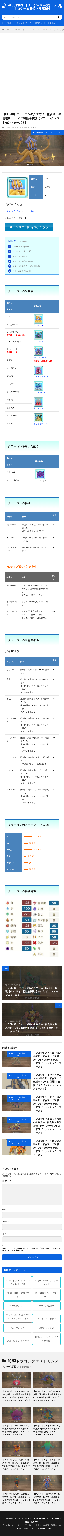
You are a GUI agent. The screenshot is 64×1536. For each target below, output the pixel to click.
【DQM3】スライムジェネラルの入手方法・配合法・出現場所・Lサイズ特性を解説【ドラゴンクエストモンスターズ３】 (16, 1396)
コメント (6, 1181)
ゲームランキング (18, 1305)
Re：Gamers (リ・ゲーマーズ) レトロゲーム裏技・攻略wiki (32, 7)
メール (5, 1222)
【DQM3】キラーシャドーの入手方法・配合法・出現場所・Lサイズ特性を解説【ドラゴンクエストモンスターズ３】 (47, 1464)
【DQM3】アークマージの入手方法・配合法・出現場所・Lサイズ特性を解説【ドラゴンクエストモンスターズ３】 (16, 1430)
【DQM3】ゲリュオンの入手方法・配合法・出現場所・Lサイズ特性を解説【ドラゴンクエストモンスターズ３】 (47, 1147)
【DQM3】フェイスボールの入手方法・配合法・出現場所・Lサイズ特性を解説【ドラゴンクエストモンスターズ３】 (16, 1464)
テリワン (29, 23)
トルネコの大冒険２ (47, 1318)
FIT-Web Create (20, 1528)
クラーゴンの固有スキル (21, 261)
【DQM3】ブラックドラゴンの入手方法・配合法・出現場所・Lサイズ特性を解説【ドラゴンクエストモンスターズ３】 (47, 1081)
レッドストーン (8, 23)
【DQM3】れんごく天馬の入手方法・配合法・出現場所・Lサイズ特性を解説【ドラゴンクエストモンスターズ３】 (16, 1498)
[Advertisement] (32, 74)
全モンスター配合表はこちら (29, 227)
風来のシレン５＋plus (18, 1340)
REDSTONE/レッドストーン (46, 1295)
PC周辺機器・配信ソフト (18, 1295)
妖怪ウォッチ (18, 1327)
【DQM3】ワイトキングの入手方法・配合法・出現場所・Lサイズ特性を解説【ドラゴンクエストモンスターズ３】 (47, 1430)
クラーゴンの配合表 (19, 246)
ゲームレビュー (46, 1305)
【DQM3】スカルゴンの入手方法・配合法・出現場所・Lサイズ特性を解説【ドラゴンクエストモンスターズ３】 (47, 1059)
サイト (5, 1234)
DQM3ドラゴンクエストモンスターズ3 (31, 29)
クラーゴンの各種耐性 (20, 271)
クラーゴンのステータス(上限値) (24, 266)
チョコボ (20, 23)
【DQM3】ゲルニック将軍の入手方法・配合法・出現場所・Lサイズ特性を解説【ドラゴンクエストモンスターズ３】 (47, 1125)
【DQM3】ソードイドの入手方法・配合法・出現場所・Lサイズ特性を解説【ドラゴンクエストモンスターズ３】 (47, 1103)
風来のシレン (40, 23)
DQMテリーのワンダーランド (46, 1282)
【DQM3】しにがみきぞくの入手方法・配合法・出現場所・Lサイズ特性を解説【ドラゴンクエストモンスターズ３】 (47, 1498)
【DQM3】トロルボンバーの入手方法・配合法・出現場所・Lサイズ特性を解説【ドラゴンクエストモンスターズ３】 (47, 1396)
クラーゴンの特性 (18, 256)
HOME (8, 29)
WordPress (45, 1528)
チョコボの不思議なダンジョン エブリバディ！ (18, 1317)
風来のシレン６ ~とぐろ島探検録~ (47, 1339)
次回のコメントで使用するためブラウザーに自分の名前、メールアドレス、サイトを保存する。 (31, 1249)
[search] (58, 17)
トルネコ (51, 23)
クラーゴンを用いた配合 (21, 251)
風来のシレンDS (47, 1327)
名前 (4, 1209)
